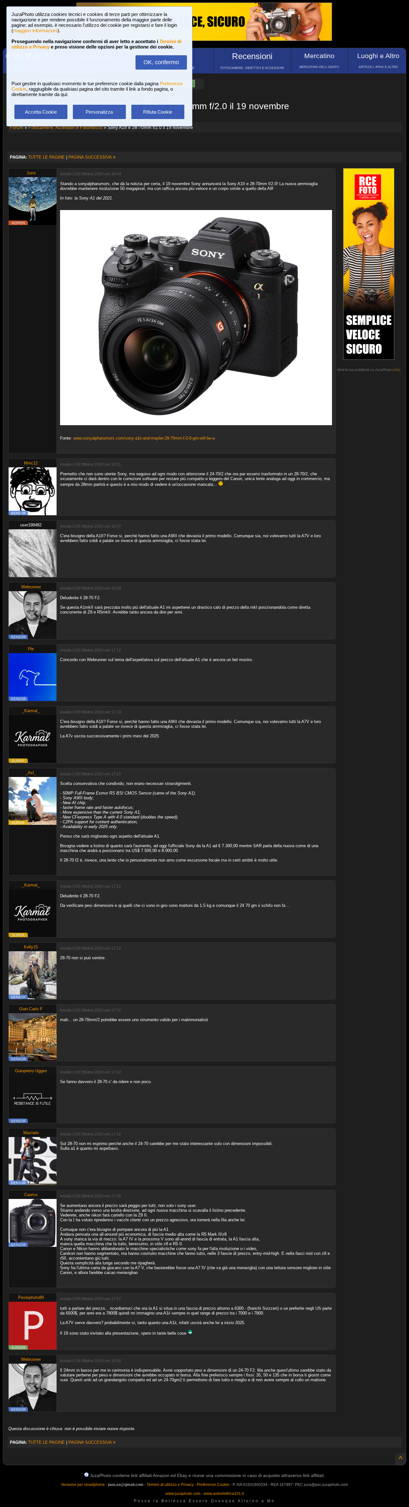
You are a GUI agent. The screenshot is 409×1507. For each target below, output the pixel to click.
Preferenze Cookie (213, 1484)
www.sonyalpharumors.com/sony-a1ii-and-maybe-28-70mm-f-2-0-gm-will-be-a (144, 438)
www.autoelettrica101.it (224, 1493)
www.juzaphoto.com (183, 1493)
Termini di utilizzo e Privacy (170, 1484)
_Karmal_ (31, 710)
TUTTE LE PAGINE (46, 157)
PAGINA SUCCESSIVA (92, 157)
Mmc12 (31, 463)
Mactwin (31, 1132)
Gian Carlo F (30, 1008)
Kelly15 (31, 947)
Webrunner (31, 586)
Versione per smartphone (83, 1484)
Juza (31, 172)
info (396, 370)
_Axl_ (31, 772)
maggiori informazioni (35, 30)
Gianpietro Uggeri (31, 1070)
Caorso (30, 1194)
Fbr (31, 648)
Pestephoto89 (31, 1297)
